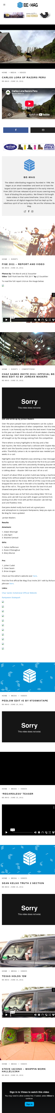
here (35, 576)
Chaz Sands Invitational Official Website (19, 593)
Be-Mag (5, 81)
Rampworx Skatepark (11, 597)
